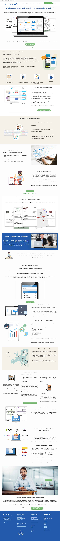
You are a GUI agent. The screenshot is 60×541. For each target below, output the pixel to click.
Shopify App (33, 520)
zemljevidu (41, 257)
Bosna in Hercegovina (48, 518)
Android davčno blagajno (12, 62)
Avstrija (45, 520)
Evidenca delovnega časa (35, 519)
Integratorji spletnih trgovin (21, 525)
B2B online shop (19, 520)
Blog (31, 531)
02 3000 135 (5, 0)
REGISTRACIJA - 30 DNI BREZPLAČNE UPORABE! (36, 508)
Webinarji (32, 530)
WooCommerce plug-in (34, 522)
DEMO (23, 507)
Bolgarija (45, 525)
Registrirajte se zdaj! (31, 302)
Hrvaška (45, 515)
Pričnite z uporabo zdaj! (30, 44)
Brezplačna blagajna (20, 514)
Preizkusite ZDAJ (49, 480)
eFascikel (32, 518)
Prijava (32, 526)
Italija (45, 519)
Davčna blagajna (19, 515)
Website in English (47, 529)
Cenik (31, 527)
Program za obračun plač (21, 518)
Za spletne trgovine (20, 519)
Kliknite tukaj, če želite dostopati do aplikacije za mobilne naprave (44, 316)
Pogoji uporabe (5, 522)
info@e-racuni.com (6, 518)
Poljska (45, 524)
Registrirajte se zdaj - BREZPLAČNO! (44, 110)
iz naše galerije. (52, 202)
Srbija (45, 517)
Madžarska (46, 522)
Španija (45, 527)
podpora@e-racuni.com (12, 0)
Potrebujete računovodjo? (21, 523)
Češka (45, 523)
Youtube (32, 532)
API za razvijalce (19, 524)
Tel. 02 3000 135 (6, 517)
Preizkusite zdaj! (30, 190)
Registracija (32, 524)
